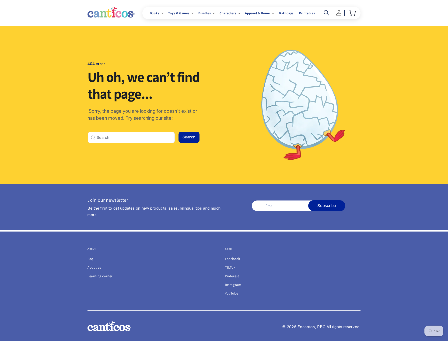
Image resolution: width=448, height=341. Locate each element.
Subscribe (326, 205)
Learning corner (100, 276)
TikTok (230, 267)
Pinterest (232, 276)
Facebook (232, 259)
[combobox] (131, 137)
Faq (90, 259)
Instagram (233, 284)
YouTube (231, 293)
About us (94, 267)
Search (189, 137)
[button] (156, 13)
